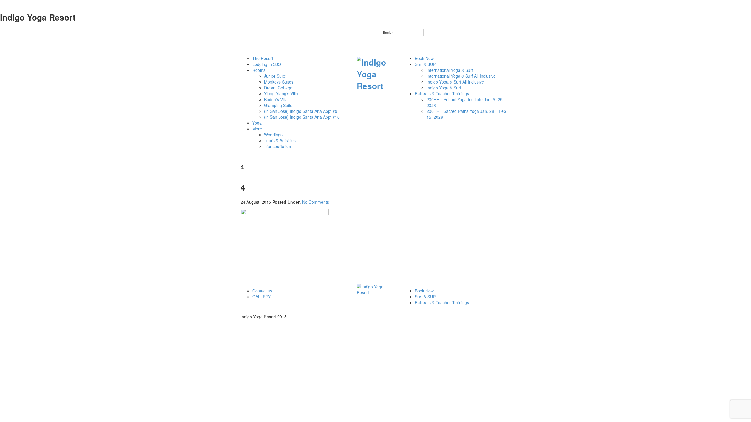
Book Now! (425, 58)
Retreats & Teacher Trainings (442, 93)
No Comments (315, 202)
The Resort (262, 58)
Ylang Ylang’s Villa (281, 93)
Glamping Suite (278, 105)
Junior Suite (275, 76)
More (257, 129)
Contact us (262, 291)
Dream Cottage (278, 88)
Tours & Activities (280, 140)
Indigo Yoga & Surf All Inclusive (455, 82)
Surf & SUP (425, 64)
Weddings (273, 134)
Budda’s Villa (276, 99)
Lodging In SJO (266, 64)
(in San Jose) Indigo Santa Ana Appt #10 (302, 117)
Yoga (257, 123)
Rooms (258, 70)
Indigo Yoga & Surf (444, 88)
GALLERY (261, 297)
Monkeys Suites (278, 82)
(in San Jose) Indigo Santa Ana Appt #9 (300, 111)
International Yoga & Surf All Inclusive (461, 76)
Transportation (277, 146)
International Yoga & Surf (450, 70)
